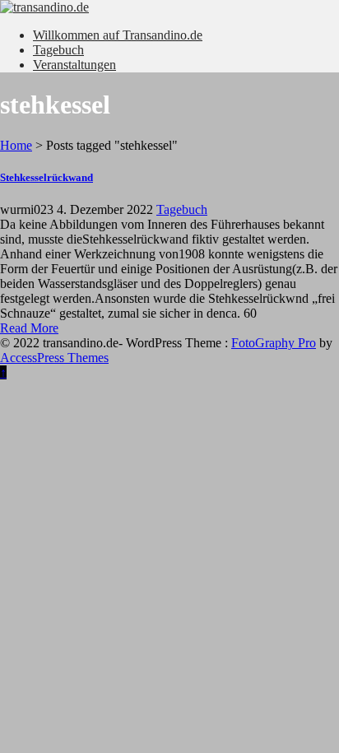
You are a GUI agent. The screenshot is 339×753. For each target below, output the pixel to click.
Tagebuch (58, 50)
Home (16, 145)
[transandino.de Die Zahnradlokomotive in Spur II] (169, 7)
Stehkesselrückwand (46, 177)
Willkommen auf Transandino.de (117, 35)
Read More (29, 328)
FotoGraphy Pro (273, 343)
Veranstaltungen (74, 65)
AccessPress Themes (54, 358)
